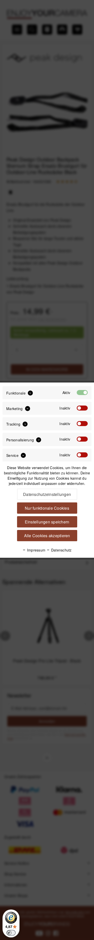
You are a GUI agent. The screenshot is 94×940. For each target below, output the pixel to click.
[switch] (11, 932)
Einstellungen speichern (47, 522)
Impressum (35, 549)
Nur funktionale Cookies (47, 508)
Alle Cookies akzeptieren (47, 535)
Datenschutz (60, 549)
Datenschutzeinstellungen (47, 494)
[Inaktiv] (82, 408)
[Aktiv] (82, 392)
